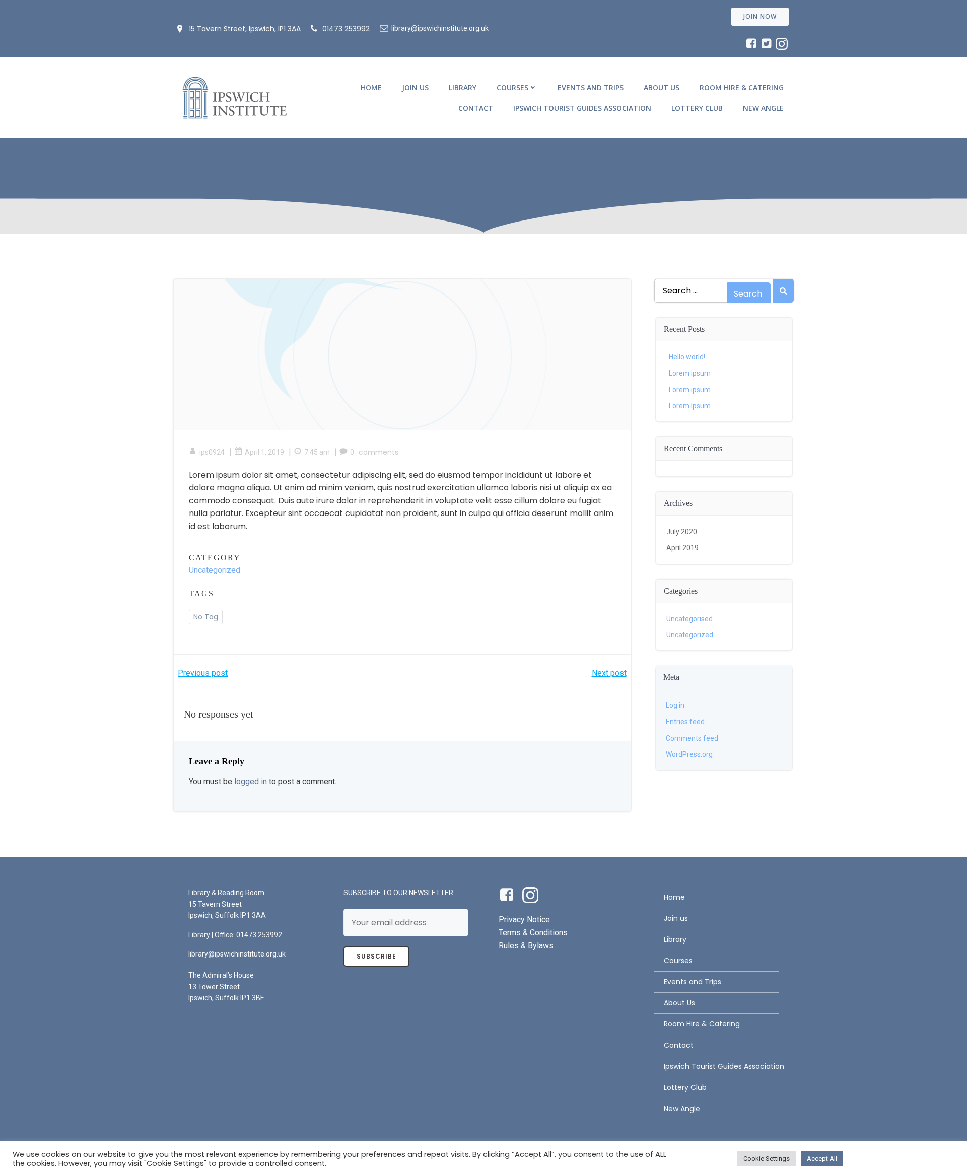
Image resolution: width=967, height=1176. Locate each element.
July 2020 (681, 532)
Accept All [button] (822, 1158)
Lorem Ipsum (690, 406)
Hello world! (687, 357)
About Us (661, 87)
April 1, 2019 (264, 452)
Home (371, 87)
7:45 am (317, 452)
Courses (512, 87)
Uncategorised (689, 619)
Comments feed (692, 738)
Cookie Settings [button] (766, 1158)
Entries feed (685, 722)
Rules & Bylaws (526, 945)
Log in (675, 705)
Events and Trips (591, 87)
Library (462, 87)
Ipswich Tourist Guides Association (582, 108)
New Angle (763, 108)
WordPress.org (689, 754)
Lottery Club (697, 108)
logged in (250, 781)
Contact (475, 108)
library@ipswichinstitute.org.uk (237, 954)
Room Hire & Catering (742, 87)
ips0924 (212, 452)
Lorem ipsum (690, 373)
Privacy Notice (524, 919)
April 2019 (682, 548)
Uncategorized (214, 570)
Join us (415, 87)
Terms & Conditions (533, 932)
